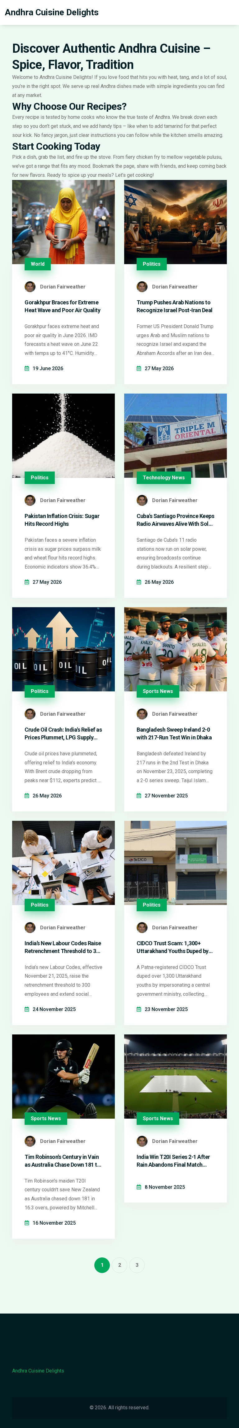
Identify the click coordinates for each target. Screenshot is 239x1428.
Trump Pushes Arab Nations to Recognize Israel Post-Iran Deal (175, 306)
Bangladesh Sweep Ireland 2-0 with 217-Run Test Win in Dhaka (174, 733)
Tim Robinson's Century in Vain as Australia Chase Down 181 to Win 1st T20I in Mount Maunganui (62, 1161)
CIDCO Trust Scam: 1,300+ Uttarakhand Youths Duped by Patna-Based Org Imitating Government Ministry (173, 947)
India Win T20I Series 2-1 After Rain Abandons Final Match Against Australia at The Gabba (174, 1161)
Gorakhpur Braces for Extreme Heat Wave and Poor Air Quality (62, 306)
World (38, 264)
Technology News (164, 478)
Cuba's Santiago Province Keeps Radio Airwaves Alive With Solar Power (175, 520)
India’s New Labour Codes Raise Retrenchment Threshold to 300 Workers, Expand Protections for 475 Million (63, 947)
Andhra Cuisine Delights (52, 12)
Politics (152, 264)
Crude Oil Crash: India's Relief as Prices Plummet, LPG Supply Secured (63, 733)
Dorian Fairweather (63, 287)
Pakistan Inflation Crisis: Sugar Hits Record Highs (62, 520)
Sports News (158, 691)
